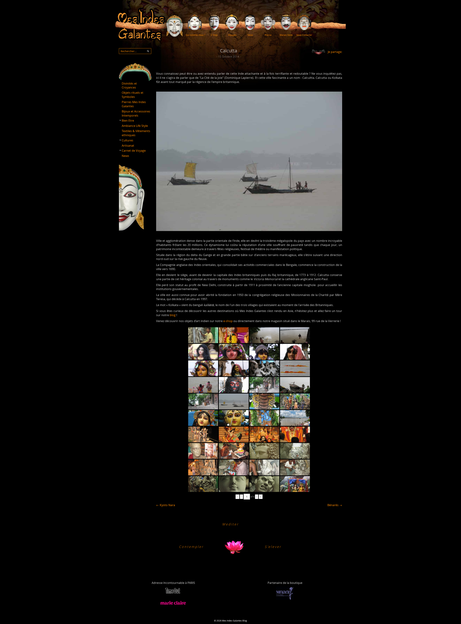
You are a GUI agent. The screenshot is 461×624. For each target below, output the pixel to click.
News (125, 156)
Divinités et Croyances (129, 86)
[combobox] (135, 51)
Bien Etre (128, 121)
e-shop (228, 321)
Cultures (127, 140)
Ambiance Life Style (135, 126)
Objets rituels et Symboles (132, 95)
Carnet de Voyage (134, 151)
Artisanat (128, 146)
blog (173, 315)
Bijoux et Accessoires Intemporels (136, 113)
